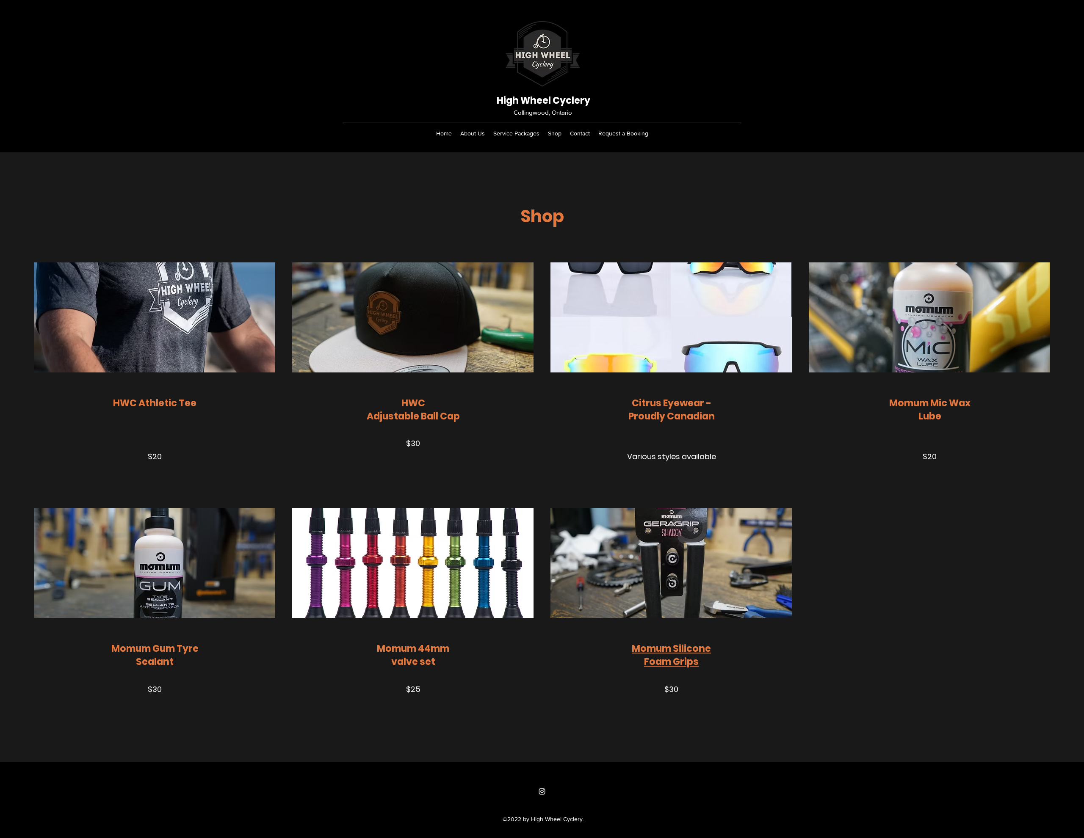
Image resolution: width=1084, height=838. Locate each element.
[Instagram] (542, 791)
